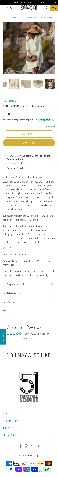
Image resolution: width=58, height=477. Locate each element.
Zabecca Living (32, 455)
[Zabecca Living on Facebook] (21, 446)
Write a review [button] (29, 338)
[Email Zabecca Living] (37, 446)
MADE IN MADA (10, 101)
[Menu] (1, 8)
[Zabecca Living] (29, 8)
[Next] (52, 48)
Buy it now (29, 142)
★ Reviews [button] (2, 337)
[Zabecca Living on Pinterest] (26, 446)
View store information (16, 168)
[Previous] (5, 48)
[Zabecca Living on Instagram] (31, 446)
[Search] (46, 8)
